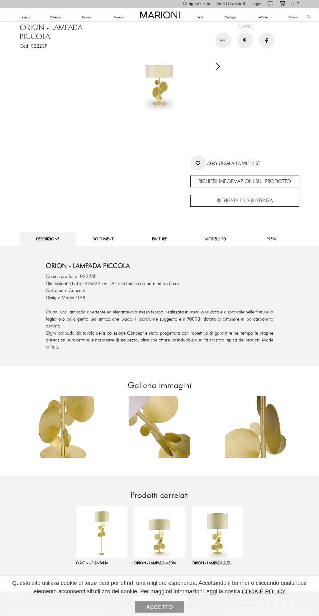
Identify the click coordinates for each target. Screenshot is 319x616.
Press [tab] (271, 239)
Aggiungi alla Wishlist (233, 163)
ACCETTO (159, 607)
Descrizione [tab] (47, 239)
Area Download (231, 4)
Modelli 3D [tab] (215, 239)
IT (293, 4)
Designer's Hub (196, 4)
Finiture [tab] (159, 239)
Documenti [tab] (103, 239)
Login (256, 4)
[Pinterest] (245, 40)
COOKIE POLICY (264, 591)
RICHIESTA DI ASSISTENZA (245, 200)
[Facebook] (266, 40)
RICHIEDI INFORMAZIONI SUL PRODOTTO (244, 181)
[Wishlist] (270, 4)
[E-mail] (223, 40)
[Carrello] (282, 4)
